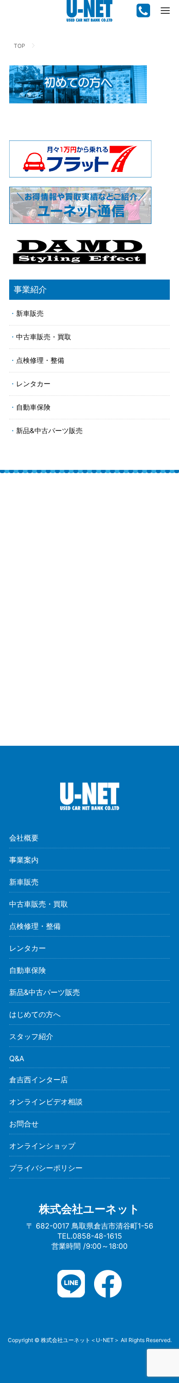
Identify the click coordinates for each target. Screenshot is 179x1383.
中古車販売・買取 (43, 336)
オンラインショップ (42, 1145)
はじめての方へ (35, 1014)
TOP (19, 45)
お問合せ (24, 1123)
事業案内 (24, 859)
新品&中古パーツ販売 (49, 430)
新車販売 (30, 313)
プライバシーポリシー (46, 1167)
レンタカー (33, 383)
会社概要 (24, 837)
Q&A (16, 1058)
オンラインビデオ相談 (46, 1101)
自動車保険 (33, 407)
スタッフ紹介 (31, 1036)
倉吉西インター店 (38, 1079)
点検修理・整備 (40, 360)
